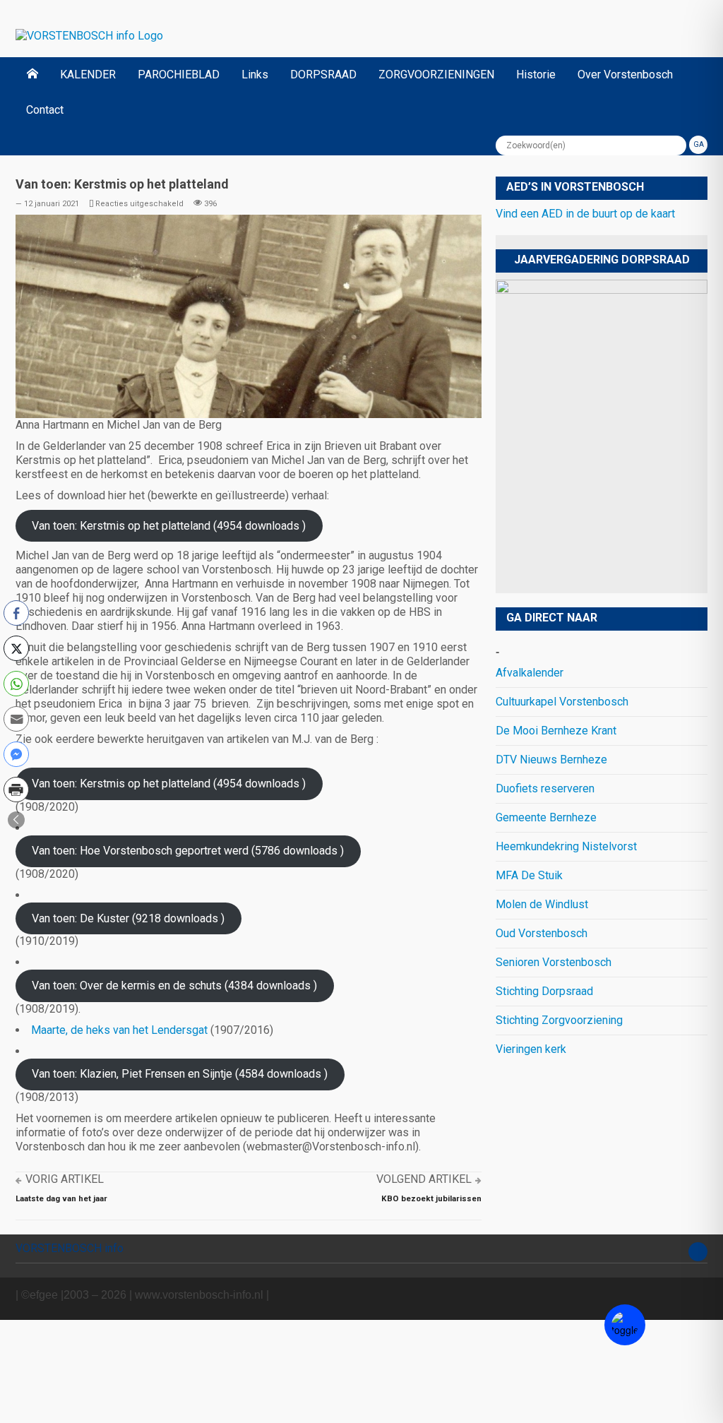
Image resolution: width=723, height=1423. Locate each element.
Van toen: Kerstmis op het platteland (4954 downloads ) (169, 525)
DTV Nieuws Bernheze (551, 759)
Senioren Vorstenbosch (553, 962)
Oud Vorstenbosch (541, 933)
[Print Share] (16, 789)
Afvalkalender (529, 672)
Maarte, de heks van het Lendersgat (119, 1030)
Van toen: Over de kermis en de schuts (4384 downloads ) (174, 985)
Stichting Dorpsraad (544, 991)
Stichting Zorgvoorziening (559, 1020)
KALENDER (88, 74)
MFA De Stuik (529, 875)
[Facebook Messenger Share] (16, 754)
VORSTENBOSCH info (70, 1248)
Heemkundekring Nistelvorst (566, 846)
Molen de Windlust (542, 904)
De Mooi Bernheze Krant (556, 730)
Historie (536, 74)
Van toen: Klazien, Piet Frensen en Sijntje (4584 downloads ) (180, 1073)
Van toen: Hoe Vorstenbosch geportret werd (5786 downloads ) (188, 850)
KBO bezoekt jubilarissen (431, 1198)
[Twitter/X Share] (16, 648)
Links (254, 74)
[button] (16, 819)
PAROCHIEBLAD (179, 74)
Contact (45, 110)
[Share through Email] (16, 719)
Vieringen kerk (531, 1049)
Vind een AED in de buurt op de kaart (585, 213)
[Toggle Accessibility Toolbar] (625, 1325)
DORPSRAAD (323, 74)
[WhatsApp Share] (16, 683)
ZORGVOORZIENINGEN (436, 74)
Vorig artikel (64, 1179)
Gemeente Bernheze (546, 817)
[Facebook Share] (16, 613)
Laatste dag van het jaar (61, 1198)
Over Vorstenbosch (625, 74)
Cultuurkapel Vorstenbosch (562, 701)
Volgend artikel (424, 1179)
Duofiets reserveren (545, 788)
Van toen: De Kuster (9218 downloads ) (128, 918)
